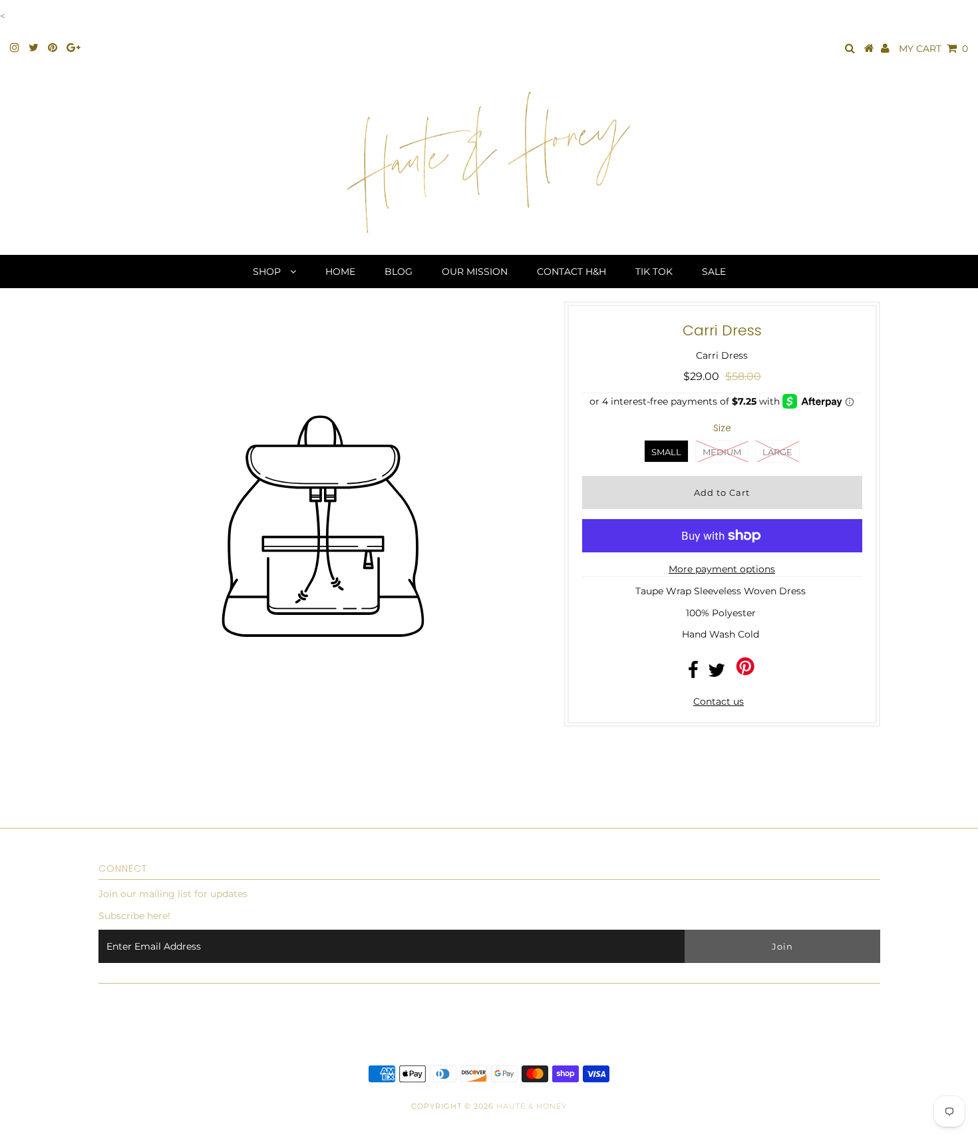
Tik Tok (654, 272)
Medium (722, 452)
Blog (398, 272)
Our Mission (475, 272)
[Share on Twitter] (716, 673)
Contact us (718, 701)
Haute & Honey (531, 1106)
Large (777, 452)
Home (340, 272)
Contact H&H (571, 272)
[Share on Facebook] (693, 673)
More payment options (722, 569)
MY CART (933, 49)
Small (666, 452)
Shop (268, 272)
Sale (714, 272)
